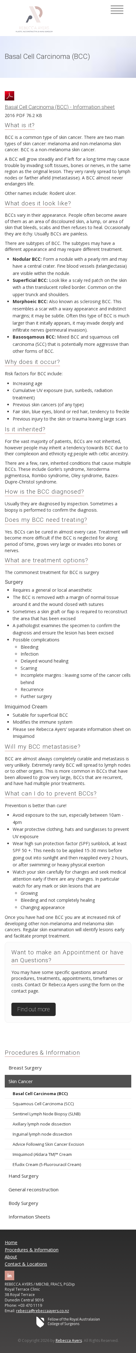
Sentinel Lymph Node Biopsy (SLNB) (46, 1114)
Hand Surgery (24, 1176)
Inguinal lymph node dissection (42, 1134)
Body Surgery (23, 1203)
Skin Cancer (21, 1081)
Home (11, 1242)
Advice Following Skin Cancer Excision (48, 1144)
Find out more (33, 1009)
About (11, 1257)
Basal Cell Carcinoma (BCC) (40, 1093)
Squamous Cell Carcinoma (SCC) (43, 1104)
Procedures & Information (42, 1052)
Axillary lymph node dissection (42, 1124)
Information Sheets (29, 1216)
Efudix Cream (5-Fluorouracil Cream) (47, 1164)
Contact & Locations (26, 1264)
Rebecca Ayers (69, 1340)
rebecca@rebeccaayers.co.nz (42, 1310)
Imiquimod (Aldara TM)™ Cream (42, 1154)
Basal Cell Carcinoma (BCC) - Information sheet (60, 107)
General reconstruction (34, 1189)
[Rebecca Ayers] (34, 19)
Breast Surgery (25, 1067)
